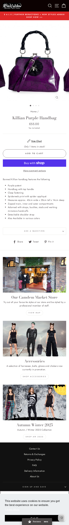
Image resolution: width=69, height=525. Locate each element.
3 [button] (36, 106)
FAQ (34, 465)
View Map (34, 312)
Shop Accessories (34, 376)
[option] (34, 16)
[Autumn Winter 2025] (34, 402)
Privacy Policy (34, 459)
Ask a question (34, 231)
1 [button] (30, 106)
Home (33, 111)
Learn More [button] (12, 509)
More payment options (34, 170)
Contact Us (34, 448)
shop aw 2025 (35, 436)
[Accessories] (34, 338)
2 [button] (33, 106)
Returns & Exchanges (34, 454)
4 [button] (39, 106)
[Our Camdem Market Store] (34, 275)
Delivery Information (34, 471)
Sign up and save (34, 487)
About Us (34, 476)
